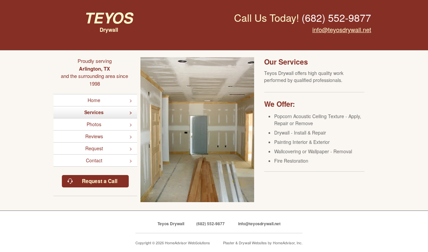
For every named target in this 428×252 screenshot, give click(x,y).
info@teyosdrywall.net (341, 29)
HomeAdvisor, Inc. (288, 242)
